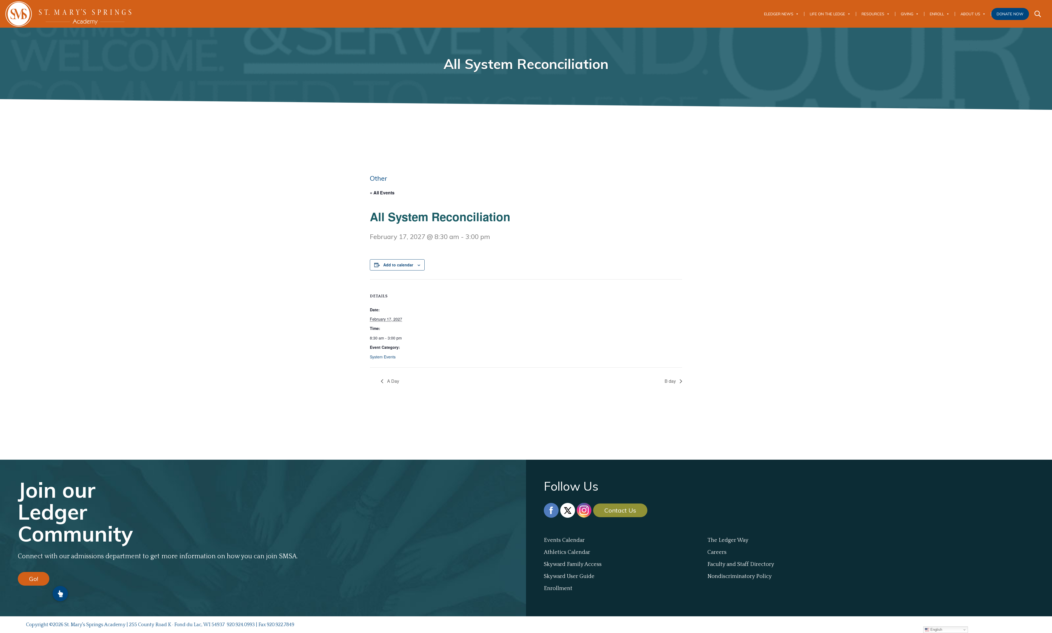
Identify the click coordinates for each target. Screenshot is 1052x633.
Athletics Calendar (567, 552)
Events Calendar (564, 540)
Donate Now (1010, 13)
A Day (392, 381)
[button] (60, 593)
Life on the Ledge (827, 13)
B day (671, 381)
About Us (970, 13)
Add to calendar (398, 264)
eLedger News (778, 13)
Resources (873, 13)
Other (378, 178)
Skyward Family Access (573, 564)
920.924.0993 (241, 625)
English (935, 630)
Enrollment (558, 588)
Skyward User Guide (569, 576)
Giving (907, 13)
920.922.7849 (280, 625)
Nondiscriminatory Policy (739, 576)
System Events (383, 356)
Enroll (937, 13)
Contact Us (620, 510)
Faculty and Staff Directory (740, 564)
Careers (717, 552)
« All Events (382, 192)
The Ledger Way (727, 540)
